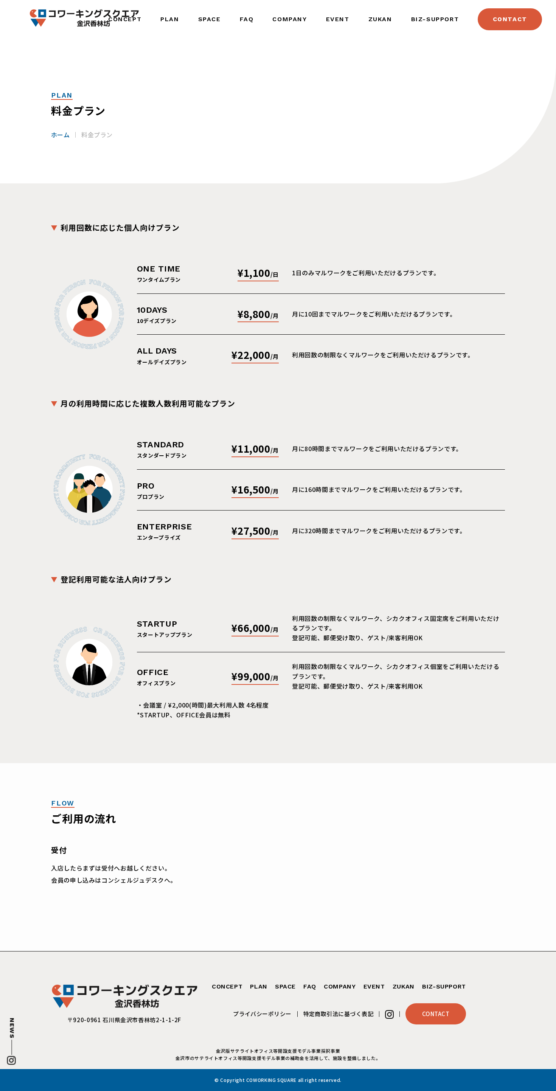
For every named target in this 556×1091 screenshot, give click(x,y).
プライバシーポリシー (262, 1014)
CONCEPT (227, 986)
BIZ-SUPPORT (435, 19)
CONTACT (510, 19)
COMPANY (289, 19)
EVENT (337, 19)
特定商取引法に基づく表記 (338, 1014)
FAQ (247, 19)
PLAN (169, 19)
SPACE (209, 19)
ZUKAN (380, 19)
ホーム (60, 134)
